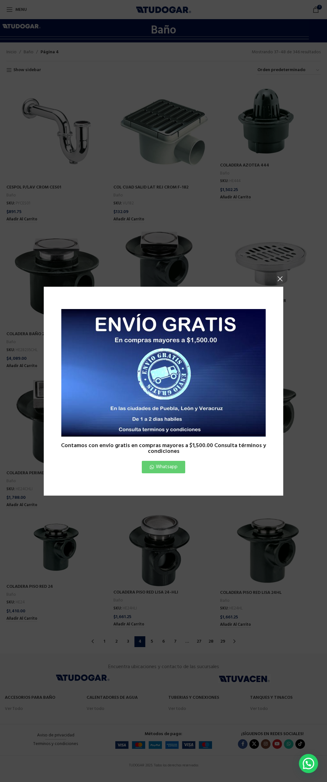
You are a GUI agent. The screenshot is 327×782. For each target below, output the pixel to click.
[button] (308, 763)
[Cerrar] (280, 279)
